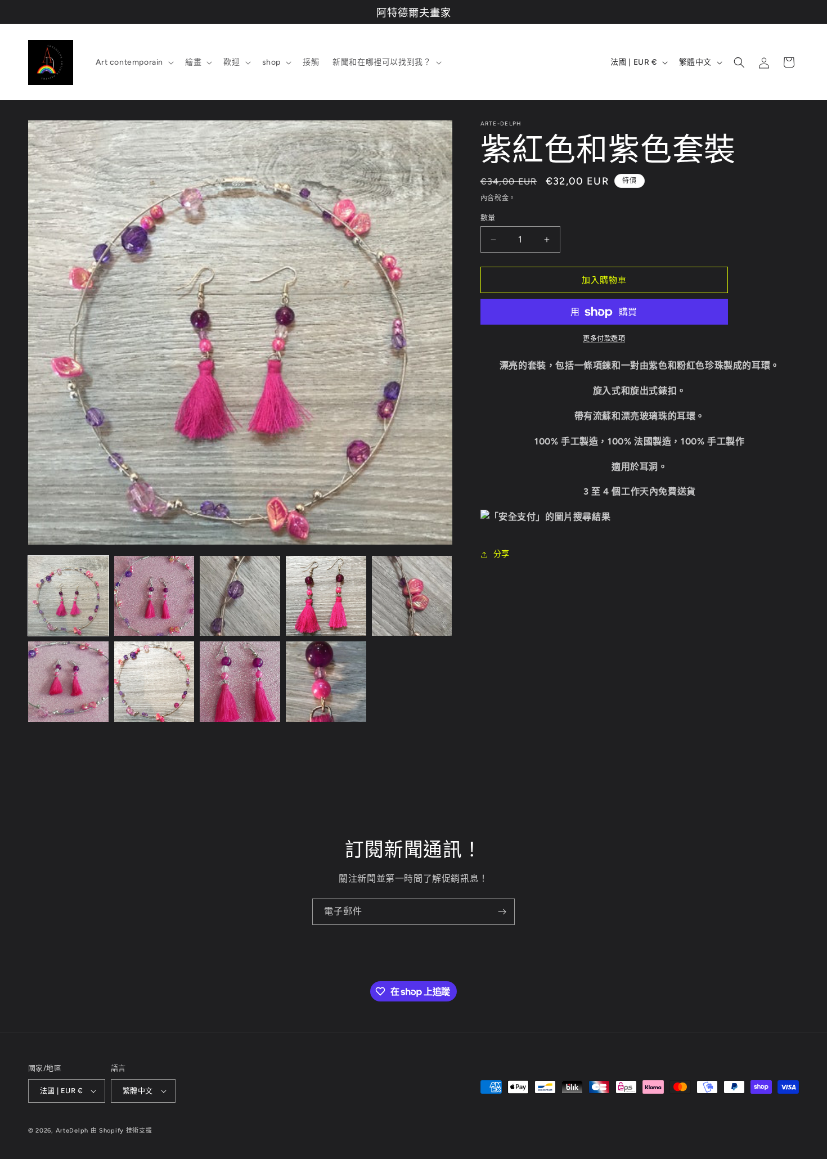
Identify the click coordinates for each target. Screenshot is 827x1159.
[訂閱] (501, 912)
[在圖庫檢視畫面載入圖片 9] (326, 681)
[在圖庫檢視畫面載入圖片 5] (412, 596)
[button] (134, 62)
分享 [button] (501, 554)
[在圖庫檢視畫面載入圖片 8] (240, 681)
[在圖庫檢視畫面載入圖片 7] (154, 681)
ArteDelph (72, 1130)
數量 (488, 217)
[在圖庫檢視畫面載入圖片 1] (68, 596)
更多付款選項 (604, 339)
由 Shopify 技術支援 (121, 1130)
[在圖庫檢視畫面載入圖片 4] (326, 596)
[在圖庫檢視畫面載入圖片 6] (68, 681)
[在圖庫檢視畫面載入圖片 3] (240, 596)
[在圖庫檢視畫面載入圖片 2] (154, 596)
